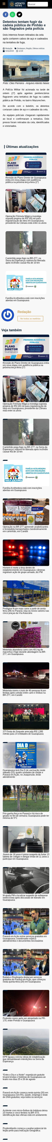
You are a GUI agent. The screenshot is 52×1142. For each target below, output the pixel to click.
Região (29, 48)
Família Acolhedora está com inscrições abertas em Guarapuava (25, 299)
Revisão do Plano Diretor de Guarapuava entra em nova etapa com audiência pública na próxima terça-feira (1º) (26, 180)
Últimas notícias (39, 48)
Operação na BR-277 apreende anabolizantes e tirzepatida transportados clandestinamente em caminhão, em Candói (25, 529)
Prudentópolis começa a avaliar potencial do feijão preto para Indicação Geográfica (24, 1129)
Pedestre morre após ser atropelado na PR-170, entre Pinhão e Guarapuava (24, 1019)
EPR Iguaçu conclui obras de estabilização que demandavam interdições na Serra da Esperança (24, 1059)
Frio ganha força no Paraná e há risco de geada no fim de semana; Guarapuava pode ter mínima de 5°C (26, 815)
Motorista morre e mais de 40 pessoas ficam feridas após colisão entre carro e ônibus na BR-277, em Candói (24, 692)
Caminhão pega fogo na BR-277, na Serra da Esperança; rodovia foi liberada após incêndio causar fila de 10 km (25, 260)
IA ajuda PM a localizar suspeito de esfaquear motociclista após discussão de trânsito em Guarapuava (25, 897)
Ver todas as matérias (30, 318)
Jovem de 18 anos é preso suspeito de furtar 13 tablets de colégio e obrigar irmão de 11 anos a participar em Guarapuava (26, 856)
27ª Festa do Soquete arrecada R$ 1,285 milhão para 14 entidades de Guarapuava (23, 732)
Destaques (21, 48)
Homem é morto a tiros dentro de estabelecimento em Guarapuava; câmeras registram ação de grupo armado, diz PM (24, 570)
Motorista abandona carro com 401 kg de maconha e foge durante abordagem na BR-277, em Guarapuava (24, 651)
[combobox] (37, 4)
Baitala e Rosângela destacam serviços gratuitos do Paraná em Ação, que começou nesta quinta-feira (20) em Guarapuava (24, 979)
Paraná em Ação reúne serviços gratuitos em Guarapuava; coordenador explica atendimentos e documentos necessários (25, 938)
